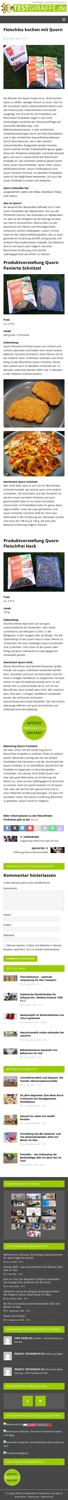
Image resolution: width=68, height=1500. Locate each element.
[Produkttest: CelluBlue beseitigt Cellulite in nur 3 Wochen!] (49, 1203)
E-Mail (7, 925)
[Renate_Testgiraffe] (7, 1358)
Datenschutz (47, 1496)
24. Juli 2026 (11, 1261)
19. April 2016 (29, 1057)
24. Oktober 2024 (30, 1164)
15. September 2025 (15, 1320)
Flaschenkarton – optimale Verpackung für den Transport (38, 978)
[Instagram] (40, 1401)
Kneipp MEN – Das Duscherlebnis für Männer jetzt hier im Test (33, 1268)
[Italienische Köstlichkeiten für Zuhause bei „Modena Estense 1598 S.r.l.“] (10, 997)
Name (6, 914)
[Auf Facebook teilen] (7, 828)
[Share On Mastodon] (60, 828)
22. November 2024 (31, 1144)
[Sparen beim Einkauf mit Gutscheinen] (34, 1211)
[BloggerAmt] (12, 1424)
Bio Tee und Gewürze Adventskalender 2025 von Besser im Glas (31, 1305)
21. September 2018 (32, 1039)
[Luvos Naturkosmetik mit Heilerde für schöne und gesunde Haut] (49, 1227)
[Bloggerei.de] (30, 1424)
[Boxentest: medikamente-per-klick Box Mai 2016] (34, 1203)
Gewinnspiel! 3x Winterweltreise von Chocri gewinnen (42, 1016)
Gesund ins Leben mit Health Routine (37, 1117)
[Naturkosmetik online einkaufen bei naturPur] (10, 1034)
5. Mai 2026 (11, 1274)
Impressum (33, 1496)
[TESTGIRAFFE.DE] (34, 13)
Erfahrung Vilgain (54, 1353)
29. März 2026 (12, 1286)
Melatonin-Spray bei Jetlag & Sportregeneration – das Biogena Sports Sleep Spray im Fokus (32, 1293)
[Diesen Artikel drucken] (45, 828)
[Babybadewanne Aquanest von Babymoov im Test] (10, 1051)
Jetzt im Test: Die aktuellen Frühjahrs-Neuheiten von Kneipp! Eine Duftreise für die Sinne (31, 1280)
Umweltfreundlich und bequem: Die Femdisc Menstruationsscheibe (41, 1079)
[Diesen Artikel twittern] (14, 828)
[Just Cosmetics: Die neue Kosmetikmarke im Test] (18, 1203)
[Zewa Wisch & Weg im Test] (49, 1213)
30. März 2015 (14, 38)
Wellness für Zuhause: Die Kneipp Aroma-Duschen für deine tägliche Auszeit (33, 1256)
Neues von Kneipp (14, 1316)
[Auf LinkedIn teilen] (22, 828)
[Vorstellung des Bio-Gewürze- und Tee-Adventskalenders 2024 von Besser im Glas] (10, 1137)
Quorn (35, 819)
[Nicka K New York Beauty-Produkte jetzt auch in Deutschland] (18, 1213)
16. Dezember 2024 (31, 1123)
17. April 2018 (29, 984)
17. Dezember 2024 (31, 1105)
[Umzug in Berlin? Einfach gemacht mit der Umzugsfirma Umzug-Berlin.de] (34, 1196)
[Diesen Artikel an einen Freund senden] (37, 828)
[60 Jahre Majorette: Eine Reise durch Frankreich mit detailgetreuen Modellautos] (10, 1099)
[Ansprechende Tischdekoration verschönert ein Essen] (34, 1234)
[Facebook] (27, 1401)
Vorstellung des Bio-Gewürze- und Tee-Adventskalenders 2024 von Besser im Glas (40, 1137)
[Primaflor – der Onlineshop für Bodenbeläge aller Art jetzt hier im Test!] (10, 1158)
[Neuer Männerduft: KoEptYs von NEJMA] (34, 1227)
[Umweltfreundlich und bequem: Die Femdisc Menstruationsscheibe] (10, 1081)
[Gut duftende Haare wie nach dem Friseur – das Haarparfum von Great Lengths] (49, 1220)
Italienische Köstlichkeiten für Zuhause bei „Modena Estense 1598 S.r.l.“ (41, 997)
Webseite (8, 935)
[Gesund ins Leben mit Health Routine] (10, 1120)
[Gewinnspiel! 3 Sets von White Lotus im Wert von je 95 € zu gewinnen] (18, 1196)
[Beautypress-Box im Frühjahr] (18, 1227)
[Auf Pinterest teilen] (30, 828)
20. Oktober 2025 (14, 1298)
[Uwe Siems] (7, 1342)
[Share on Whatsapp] (52, 828)
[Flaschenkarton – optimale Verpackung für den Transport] (10, 978)
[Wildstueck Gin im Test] (49, 1196)
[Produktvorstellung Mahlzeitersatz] (34, 1220)
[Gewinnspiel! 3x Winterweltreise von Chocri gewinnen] (10, 1016)
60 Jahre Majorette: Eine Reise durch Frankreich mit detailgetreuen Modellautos (41, 1098)
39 (45, 1022)
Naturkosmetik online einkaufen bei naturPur (42, 1034)
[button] (63, 19)
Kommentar (10, 888)
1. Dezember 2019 (31, 1022)
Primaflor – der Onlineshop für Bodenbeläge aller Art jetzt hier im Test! (40, 1157)
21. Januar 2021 (30, 1004)
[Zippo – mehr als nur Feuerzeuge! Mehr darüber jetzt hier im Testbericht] (18, 1220)
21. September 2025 (15, 1310)
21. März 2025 (29, 1085)
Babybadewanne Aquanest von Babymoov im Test (38, 1051)
